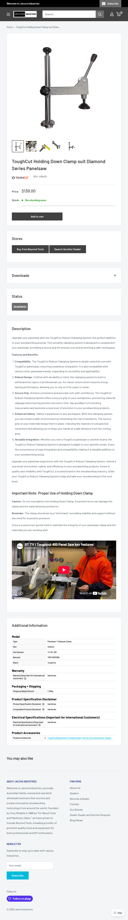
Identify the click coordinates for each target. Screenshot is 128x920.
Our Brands (76, 809)
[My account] (112, 14)
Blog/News (76, 820)
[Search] (100, 14)
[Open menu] (8, 14)
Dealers (74, 793)
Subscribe (112, 3)
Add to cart (37, 216)
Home (10, 27)
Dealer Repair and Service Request (90, 814)
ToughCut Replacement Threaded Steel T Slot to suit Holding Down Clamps (79, 738)
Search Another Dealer (67, 249)
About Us (75, 787)
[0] (118, 14)
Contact (74, 804)
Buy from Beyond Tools (30, 249)
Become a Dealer (80, 798)
